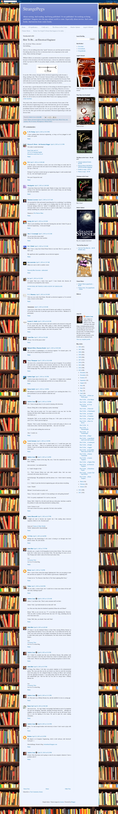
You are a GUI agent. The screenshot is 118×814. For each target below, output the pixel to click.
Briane (29, 570)
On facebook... (82, 48)
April (81, 393)
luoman (62, 802)
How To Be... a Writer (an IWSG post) (86, 396)
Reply (29, 138)
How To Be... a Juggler (86, 447)
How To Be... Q (84, 425)
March (82, 481)
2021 (80, 349)
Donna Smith (31, 389)
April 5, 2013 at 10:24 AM (45, 360)
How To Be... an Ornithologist (84, 432)
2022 (80, 347)
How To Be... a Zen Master (87, 399)
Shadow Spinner (75, 27)
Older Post (68, 789)
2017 (80, 360)
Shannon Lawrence (32, 199)
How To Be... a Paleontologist (84, 428)
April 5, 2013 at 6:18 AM (43, 294)
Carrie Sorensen (31, 441)
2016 (80, 362)
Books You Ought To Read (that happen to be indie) (48, 31)
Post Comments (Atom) (36, 792)
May (81, 390)
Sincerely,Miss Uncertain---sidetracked (37, 270)
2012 (80, 490)
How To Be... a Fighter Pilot (87, 462)
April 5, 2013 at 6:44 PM (39, 536)
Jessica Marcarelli (32, 516)
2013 (80, 370)
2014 (80, 367)
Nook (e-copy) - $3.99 (84, 171)
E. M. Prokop (31, 132)
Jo (28, 278)
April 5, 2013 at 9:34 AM (41, 337)
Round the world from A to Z (35, 154)
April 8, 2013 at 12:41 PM (45, 724)
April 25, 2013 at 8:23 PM (45, 752)
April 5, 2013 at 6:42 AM (44, 321)
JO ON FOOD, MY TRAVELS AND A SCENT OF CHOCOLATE (44, 286)
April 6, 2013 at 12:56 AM (45, 598)
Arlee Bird (30, 548)
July (81, 385)
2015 (80, 365)
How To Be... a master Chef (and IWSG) (87, 473)
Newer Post (27, 789)
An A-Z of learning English (34, 152)
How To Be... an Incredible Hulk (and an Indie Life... (87, 450)
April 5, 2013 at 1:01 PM (42, 376)
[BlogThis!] (50, 117)
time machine (28, 98)
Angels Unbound (88, 27)
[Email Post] (45, 117)
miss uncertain (31, 262)
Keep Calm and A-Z (32, 150)
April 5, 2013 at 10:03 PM (38, 586)
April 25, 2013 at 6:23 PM (39, 736)
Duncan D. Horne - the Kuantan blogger (38, 144)
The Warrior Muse (38, 213)
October (82, 377)
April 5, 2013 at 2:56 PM (44, 401)
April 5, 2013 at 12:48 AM (42, 185)
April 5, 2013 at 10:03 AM (54, 348)
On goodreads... (82, 51)
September (83, 380)
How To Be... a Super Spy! (87, 418)
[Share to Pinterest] (55, 117)
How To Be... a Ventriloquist (87, 411)
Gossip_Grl (30, 221)
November (83, 375)
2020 (80, 352)
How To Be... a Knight (86, 445)
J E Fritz (29, 536)
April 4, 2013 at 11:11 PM (57, 144)
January (82, 486)
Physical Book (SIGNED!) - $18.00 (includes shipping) (85, 166)
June (81, 388)
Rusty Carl (30, 706)
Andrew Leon (31, 401)
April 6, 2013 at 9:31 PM (44, 652)
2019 (80, 354)
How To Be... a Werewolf (86, 408)
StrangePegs (34, 9)
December (83, 372)
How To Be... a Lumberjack (87, 442)
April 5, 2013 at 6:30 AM (41, 307)
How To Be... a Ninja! (85, 436)
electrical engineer (36, 119)
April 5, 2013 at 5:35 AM (41, 246)
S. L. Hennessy (31, 294)
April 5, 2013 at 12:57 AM (46, 199)
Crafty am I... (45, 27)
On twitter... (81, 46)
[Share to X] (52, 117)
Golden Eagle (31, 376)
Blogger (73, 802)
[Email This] (48, 117)
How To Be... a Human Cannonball (86, 454)
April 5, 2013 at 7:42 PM (38, 570)
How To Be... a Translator (86, 416)
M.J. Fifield (30, 246)
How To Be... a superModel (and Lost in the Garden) (87, 439)
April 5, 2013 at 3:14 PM (44, 457)
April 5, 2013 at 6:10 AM (36, 278)
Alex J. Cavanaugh (32, 233)
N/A (28, 162)
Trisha (29, 586)
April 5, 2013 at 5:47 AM (43, 262)
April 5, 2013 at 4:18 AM (41, 221)
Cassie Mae (30, 337)
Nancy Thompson (32, 360)
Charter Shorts (26, 31)
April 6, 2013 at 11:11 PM (44, 695)
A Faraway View (31, 560)
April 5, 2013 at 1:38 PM (42, 389)
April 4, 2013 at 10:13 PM (43, 132)
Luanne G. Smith (32, 321)
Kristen (29, 736)
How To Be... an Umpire (86, 413)
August (82, 383)
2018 (80, 357)
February (82, 484)
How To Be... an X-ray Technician (86, 405)
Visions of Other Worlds (39, 526)
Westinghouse (40, 121)
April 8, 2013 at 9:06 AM (40, 706)
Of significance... (33, 27)
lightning (49, 119)
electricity (43, 119)
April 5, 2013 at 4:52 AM (45, 233)
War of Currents (32, 121)
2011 (80, 492)
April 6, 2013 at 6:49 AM (40, 627)
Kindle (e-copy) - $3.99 (84, 169)
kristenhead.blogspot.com (50, 744)
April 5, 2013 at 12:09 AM (37, 162)
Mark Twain (55, 119)
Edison (29, 119)
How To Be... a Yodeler (86, 402)
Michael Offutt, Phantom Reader (36, 348)
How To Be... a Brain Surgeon (85, 477)
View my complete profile (83, 339)
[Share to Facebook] (54, 117)
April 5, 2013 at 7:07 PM (40, 548)
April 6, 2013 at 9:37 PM (40, 666)
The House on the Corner (59, 27)
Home (23, 27)
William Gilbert (48, 121)
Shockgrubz (30, 185)
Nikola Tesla (62, 119)
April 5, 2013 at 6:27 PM (44, 516)
